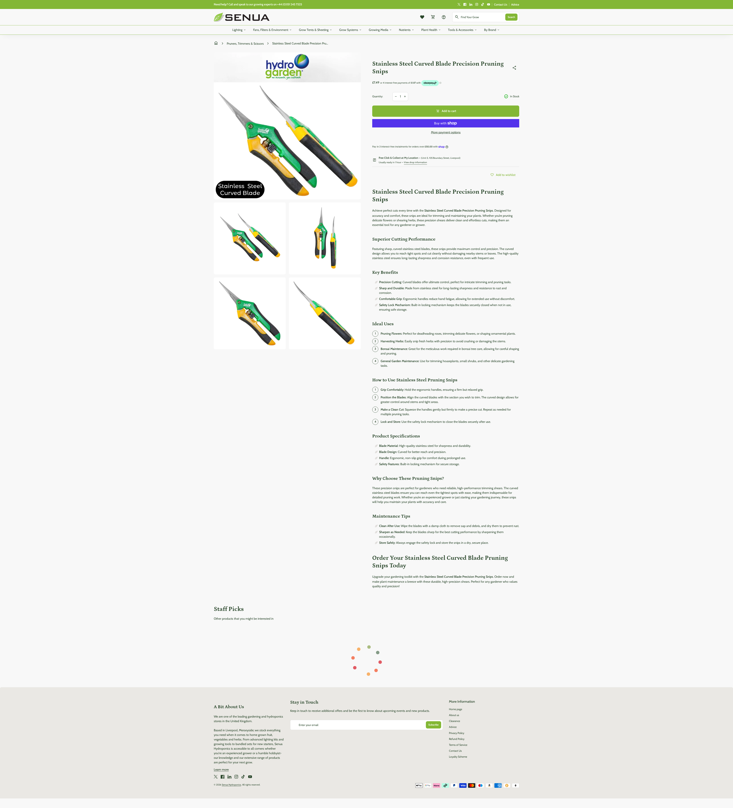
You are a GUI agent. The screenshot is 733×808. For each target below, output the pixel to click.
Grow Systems (350, 30)
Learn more (221, 769)
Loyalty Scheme (458, 756)
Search (511, 17)
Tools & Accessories (462, 30)
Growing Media (380, 30)
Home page (455, 709)
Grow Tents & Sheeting (315, 30)
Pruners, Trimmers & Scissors (245, 43)
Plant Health (431, 30)
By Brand (492, 30)
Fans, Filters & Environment (272, 30)
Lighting (239, 30)
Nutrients (406, 30)
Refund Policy (456, 739)
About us (454, 715)
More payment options (446, 132)
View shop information (415, 162)
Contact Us (500, 4)
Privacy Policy (456, 733)
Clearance (454, 721)
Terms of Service (458, 745)
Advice (515, 4)
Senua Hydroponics (231, 784)
